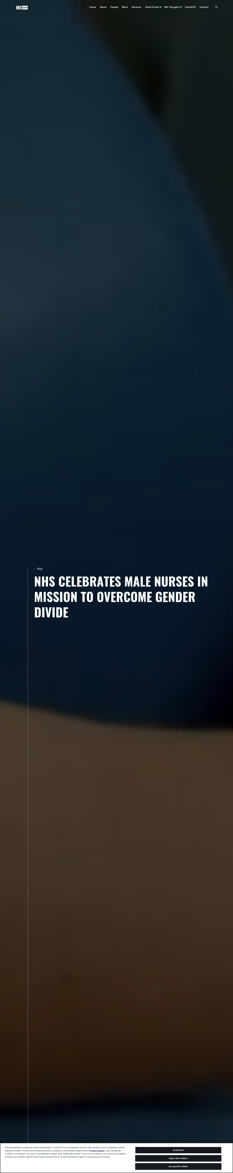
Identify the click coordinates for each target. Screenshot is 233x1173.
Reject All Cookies (178, 1158)
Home (92, 7)
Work (125, 7)
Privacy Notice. (97, 1151)
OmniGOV (190, 7)
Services (136, 7)
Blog (39, 569)
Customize (178, 1150)
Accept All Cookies (178, 1166)
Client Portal (152, 7)
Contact (204, 7)
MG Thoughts (171, 7)
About (103, 7)
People (114, 7)
